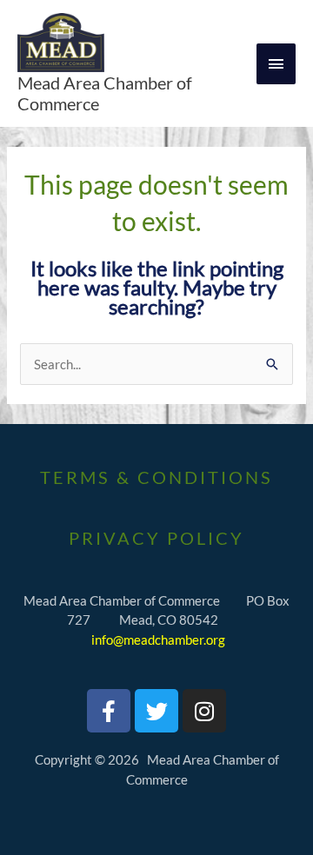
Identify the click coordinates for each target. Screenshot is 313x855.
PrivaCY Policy (156, 537)
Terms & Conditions (156, 477)
